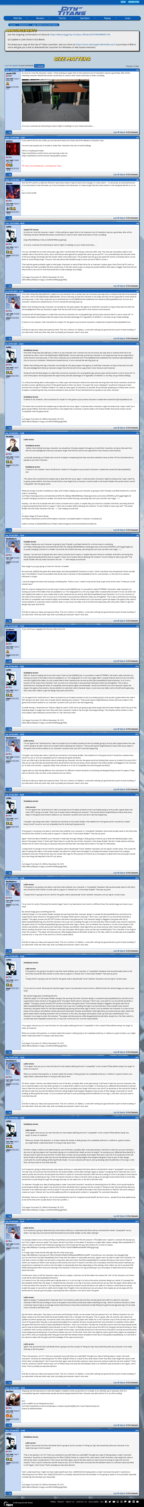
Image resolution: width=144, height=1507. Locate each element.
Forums (127, 18)
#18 (137, 1388)
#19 (137, 1430)
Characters (36, 18)
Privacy (60, 1502)
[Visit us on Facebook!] (106, 1502)
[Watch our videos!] (114, 1502)
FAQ (101, 1502)
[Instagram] (121, 1502)
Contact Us (81, 1502)
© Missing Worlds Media (23, 1503)
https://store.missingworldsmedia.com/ (95, 44)
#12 (137, 795)
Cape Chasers (81, 18)
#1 (137, 70)
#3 (137, 180)
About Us (70, 1502)
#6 (137, 344)
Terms (53, 1502)
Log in (123, 2)
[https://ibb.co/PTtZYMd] (55, 121)
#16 (137, 1118)
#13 (137, 878)
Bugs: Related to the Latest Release (45, 25)
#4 (137, 223)
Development (24, 25)
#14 (137, 956)
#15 (137, 1057)
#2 (137, 137)
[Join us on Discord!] (134, 1502)
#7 (137, 433)
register (15, 65)
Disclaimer (93, 1502)
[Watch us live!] (118, 1502)
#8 (137, 535)
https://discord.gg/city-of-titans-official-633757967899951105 (80, 34)
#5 (137, 291)
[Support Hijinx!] (125, 1502)
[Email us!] (137, 1502)
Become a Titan (134, 2)
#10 (137, 666)
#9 (137, 626)
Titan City (58, 18)
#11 (137, 734)
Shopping (104, 18)
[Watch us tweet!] (110, 1502)
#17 (137, 1221)
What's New (14, 18)
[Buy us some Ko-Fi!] (129, 1502)
